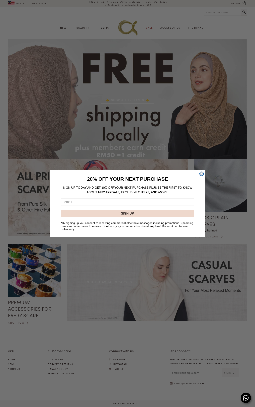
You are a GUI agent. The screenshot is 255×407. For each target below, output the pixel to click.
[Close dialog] (202, 174)
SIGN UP (127, 213)
